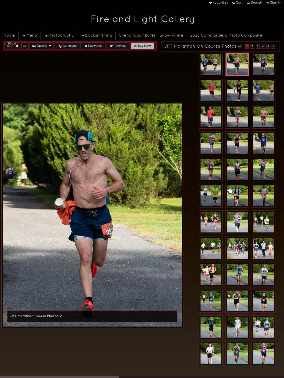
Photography (61, 35)
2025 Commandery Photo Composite (226, 35)
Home (9, 35)
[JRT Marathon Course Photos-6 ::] (263, 90)
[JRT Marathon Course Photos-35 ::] (237, 353)
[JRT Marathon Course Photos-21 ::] (263, 222)
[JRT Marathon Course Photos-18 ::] (263, 195)
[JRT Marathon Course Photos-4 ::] (211, 90)
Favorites (220, 2)
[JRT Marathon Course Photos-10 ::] (211, 143)
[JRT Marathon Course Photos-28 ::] (211, 301)
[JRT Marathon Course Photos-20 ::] (237, 222)
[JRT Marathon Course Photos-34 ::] (211, 353)
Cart (239, 2)
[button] (25, 46)
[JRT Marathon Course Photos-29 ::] (237, 301)
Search (256, 2)
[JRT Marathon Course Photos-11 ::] (237, 143)
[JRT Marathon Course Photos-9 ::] (263, 117)
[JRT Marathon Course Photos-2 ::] (237, 64)
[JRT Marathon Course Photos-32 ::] (237, 327)
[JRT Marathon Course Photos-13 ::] (211, 169)
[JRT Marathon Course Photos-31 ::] (211, 327)
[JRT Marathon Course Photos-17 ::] (237, 195)
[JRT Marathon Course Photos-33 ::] (263, 327)
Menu (31, 35)
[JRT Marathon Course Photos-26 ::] (237, 274)
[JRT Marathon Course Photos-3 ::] (263, 64)
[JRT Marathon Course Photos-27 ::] (263, 274)
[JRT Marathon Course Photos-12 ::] (263, 143)
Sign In (275, 2)
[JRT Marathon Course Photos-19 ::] (211, 222)
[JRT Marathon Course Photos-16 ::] (211, 195)
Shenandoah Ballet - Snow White (151, 35)
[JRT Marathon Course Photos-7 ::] (211, 117)
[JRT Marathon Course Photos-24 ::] (263, 248)
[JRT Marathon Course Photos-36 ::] (263, 353)
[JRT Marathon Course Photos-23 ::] (237, 248)
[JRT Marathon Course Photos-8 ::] (237, 117)
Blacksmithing (98, 35)
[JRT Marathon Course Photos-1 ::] (211, 64)
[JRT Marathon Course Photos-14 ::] (237, 169)
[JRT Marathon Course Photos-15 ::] (263, 169)
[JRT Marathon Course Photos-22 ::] (211, 248)
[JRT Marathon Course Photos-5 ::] (237, 90)
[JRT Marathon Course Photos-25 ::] (211, 274)
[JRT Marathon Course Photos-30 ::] (263, 301)
